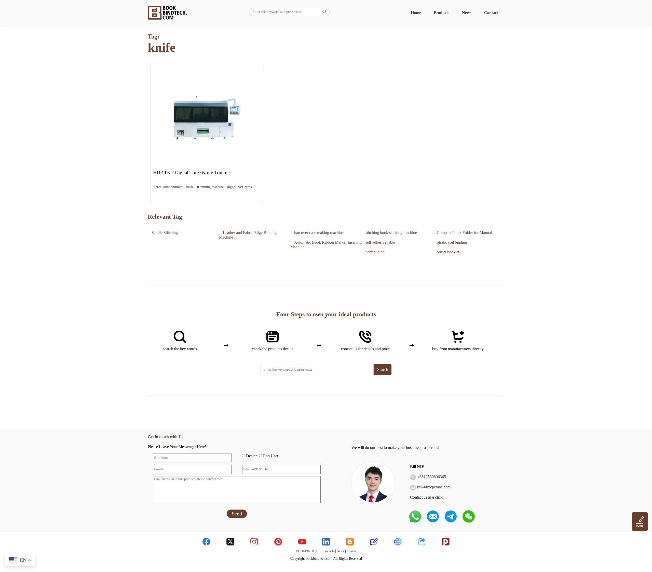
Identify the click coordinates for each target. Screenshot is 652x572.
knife (190, 187)
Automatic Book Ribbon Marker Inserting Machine (326, 244)
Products (441, 12)
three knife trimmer (168, 187)
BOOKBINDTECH (308, 551)
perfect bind (375, 252)
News (466, 12)
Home (416, 12)
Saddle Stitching (165, 232)
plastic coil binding (452, 242)
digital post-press (239, 187)
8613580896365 (432, 477)
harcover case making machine (319, 232)
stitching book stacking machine (391, 232)
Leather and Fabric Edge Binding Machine (248, 234)
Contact (491, 12)
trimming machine (210, 187)
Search (382, 369)
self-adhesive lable (380, 242)
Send (237, 513)
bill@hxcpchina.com (434, 487)
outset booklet (448, 252)
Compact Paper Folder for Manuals (465, 232)
